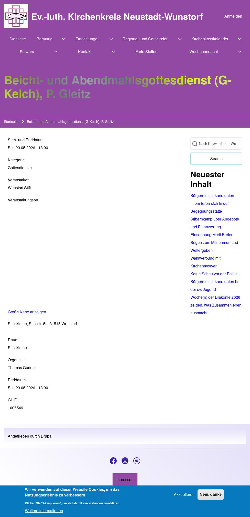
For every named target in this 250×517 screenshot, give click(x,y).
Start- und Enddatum (25, 140)
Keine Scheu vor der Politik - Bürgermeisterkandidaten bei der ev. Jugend (215, 281)
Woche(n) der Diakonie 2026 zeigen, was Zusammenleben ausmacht (215, 305)
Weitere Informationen (44, 510)
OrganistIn (17, 360)
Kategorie (16, 160)
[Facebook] (113, 460)
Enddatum (17, 380)
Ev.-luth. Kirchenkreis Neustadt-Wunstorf (117, 16)
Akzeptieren (184, 494)
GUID (13, 400)
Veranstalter (18, 180)
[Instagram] (125, 460)
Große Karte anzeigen (27, 312)
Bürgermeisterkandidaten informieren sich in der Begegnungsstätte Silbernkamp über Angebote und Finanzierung (214, 211)
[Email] (137, 460)
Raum (13, 339)
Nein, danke (211, 494)
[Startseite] (16, 16)
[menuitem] (233, 16)
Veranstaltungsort (23, 200)
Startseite (11, 121)
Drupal (46, 436)
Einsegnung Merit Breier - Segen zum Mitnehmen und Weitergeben (214, 242)
